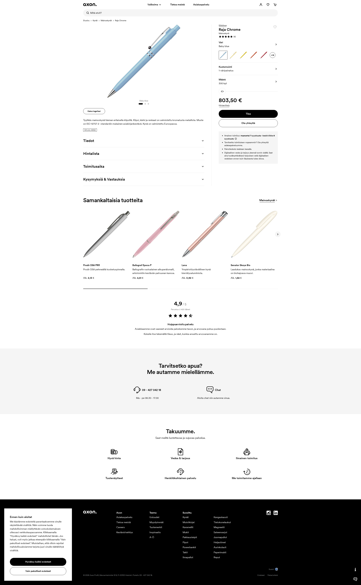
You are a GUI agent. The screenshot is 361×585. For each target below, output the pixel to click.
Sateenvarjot (220, 532)
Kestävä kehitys (124, 532)
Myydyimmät (156, 522)
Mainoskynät (106, 20)
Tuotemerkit (155, 527)
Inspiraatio (155, 532)
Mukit (186, 532)
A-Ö (151, 537)
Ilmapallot (188, 557)
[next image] (201, 60)
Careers (120, 527)
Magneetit (219, 527)
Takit (185, 552)
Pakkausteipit (190, 537)
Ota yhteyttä (248, 123)
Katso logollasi (94, 111)
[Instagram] (269, 513)
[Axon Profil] (90, 4)
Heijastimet (220, 542)
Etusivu (86, 20)
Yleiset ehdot (272, 575)
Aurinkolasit (220, 547)
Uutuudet (154, 517)
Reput (217, 557)
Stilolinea (223, 25)
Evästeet (261, 575)
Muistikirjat (189, 522)
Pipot (185, 542)
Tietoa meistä (177, 4)
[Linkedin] (276, 513)
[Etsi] (86, 12)
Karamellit (188, 527)
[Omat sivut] (261, 4)
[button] (248, 36)
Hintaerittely (224, 105)
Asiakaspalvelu (201, 4)
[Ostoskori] (275, 4)
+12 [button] (272, 55)
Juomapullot (220, 537)
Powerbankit (189, 547)
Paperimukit (220, 552)
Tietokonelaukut (222, 522)
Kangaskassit (221, 517)
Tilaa (248, 113)
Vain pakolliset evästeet (38, 571)
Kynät (95, 20)
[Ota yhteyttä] (355, 569)
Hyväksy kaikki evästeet (38, 561)
